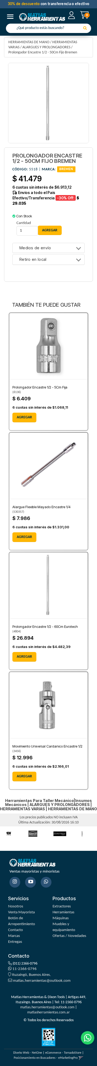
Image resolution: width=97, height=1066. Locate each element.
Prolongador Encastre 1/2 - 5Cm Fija (39, 387)
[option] (32, 833)
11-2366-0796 (24, 969)
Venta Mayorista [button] (21, 912)
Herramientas (63, 912)
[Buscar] (85, 28)
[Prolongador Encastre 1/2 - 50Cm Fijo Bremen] (48, 103)
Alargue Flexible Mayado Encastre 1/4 (41, 507)
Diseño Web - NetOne (27, 1052)
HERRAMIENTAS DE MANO (28, 42)
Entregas (15, 942)
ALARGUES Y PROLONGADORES (46, 47)
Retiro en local (33, 259)
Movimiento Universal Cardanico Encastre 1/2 (47, 746)
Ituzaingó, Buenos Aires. (31, 975)
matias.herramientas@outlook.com (42, 981)
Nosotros (15, 906)
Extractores (62, 906)
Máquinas (61, 918)
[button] (81, 1058)
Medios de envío (35, 248)
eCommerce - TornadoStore (63, 1052)
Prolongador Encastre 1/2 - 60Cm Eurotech (45, 626)
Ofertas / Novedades (69, 936)
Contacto (15, 930)
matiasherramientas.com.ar (48, 1012)
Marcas (14, 936)
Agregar (24, 417)
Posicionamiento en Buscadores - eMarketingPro (46, 1058)
